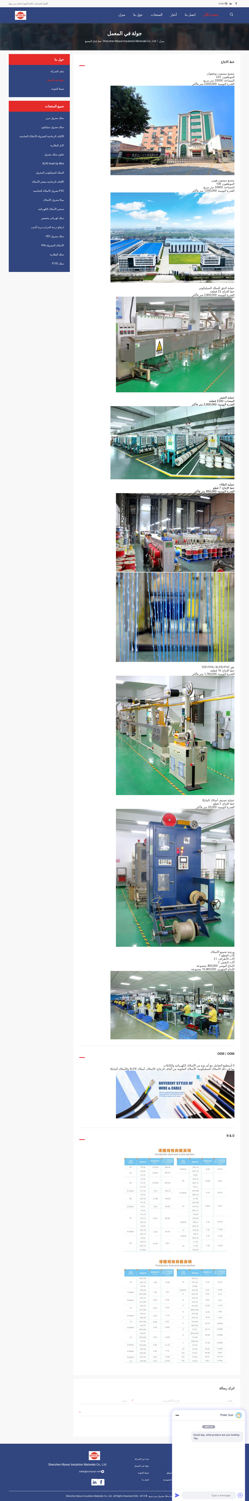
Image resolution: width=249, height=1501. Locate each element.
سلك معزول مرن (55, 118)
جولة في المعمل (55, 80)
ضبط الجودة (57, 88)
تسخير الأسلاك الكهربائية (51, 209)
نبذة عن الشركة (142, 1459)
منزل (161, 41)
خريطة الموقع (173, 1473)
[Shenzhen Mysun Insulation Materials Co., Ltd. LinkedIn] (230, 3)
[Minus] (177, 1415)
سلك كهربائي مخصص (52, 218)
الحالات (175, 1466)
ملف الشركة (57, 71)
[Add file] (240, 1495)
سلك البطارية (57, 254)
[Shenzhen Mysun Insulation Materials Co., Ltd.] (20, 15)
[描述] (231, 14)
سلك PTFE (58, 263)
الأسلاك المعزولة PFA (52, 245)
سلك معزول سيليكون (52, 127)
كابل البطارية (57, 145)
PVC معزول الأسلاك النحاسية (48, 190)
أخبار (177, 1459)
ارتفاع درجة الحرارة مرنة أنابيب (47, 227)
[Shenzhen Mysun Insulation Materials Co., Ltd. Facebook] (236, 3)
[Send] (177, 1495)
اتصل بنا (145, 1479)
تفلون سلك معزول (54, 154)
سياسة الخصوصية (171, 1479)
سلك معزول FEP (55, 236)
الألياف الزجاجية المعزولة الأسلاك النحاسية (42, 136)
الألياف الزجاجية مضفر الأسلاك (48, 181)
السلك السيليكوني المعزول (50, 172)
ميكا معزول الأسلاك (53, 199)
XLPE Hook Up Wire (53, 163)
